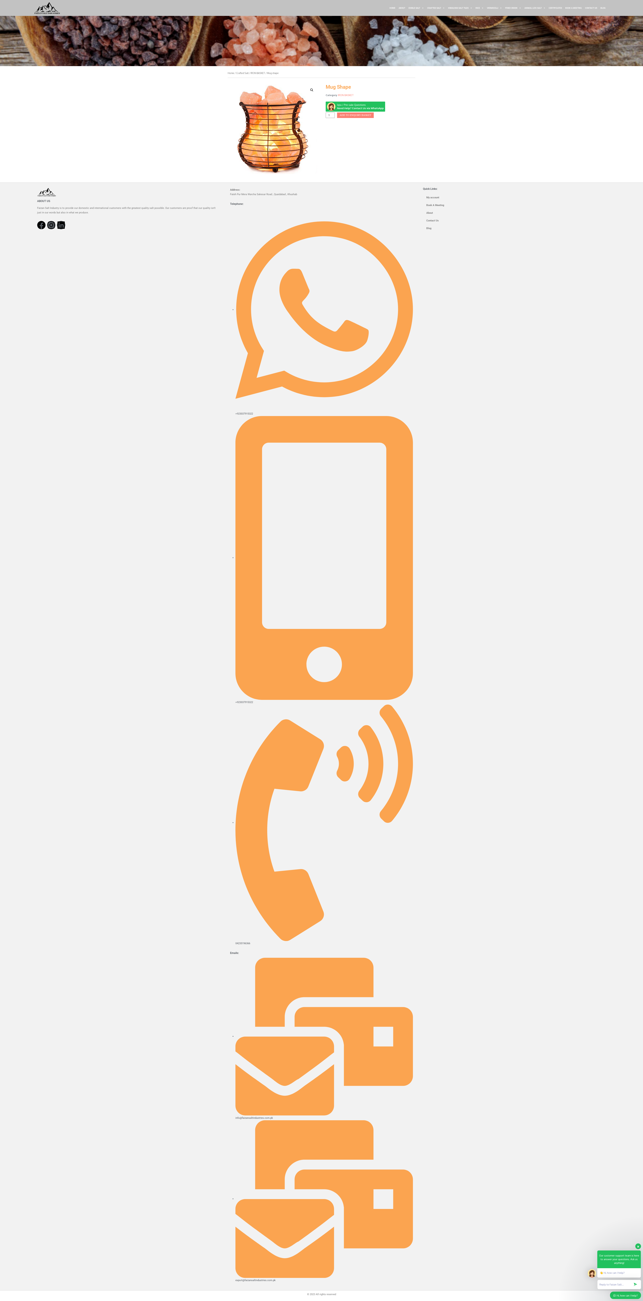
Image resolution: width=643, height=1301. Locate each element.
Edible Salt (414, 8)
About (402, 8)
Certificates (555, 8)
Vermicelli (492, 8)
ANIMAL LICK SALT (533, 8)
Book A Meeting (573, 8)
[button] (312, 90)
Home (392, 8)
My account (432, 197)
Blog (602, 8)
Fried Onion (511, 8)
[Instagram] (51, 225)
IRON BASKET (258, 73)
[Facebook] (41, 225)
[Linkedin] (61, 225)
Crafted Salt (434, 8)
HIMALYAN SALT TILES (458, 8)
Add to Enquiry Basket (355, 115)
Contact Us (591, 8)
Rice (478, 8)
